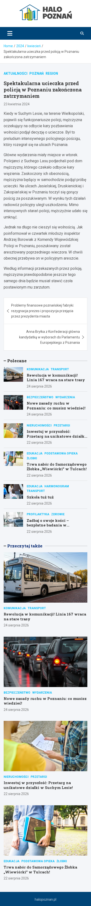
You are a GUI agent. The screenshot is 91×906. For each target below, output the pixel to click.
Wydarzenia (65, 397)
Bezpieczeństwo (40, 397)
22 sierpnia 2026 (39, 442)
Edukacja (34, 453)
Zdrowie (58, 514)
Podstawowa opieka (61, 453)
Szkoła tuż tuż (40, 497)
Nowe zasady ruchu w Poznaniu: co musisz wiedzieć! (56, 405)
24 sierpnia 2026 (39, 386)
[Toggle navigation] (10, 33)
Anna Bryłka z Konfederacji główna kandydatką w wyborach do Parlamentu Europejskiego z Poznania (49, 337)
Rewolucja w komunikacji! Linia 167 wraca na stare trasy (56, 377)
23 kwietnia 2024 (17, 104)
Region (52, 73)
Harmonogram (56, 486)
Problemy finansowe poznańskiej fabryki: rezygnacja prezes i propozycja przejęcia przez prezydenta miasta (42, 310)
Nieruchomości (39, 425)
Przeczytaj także (24, 546)
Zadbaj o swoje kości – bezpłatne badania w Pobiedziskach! (48, 525)
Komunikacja (38, 369)
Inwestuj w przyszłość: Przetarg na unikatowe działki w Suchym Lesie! (56, 436)
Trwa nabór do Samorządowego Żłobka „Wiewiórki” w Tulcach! (57, 466)
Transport (60, 369)
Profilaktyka (38, 514)
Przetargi (62, 425)
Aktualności (15, 73)
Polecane (17, 360)
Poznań (36, 73)
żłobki (32, 458)
